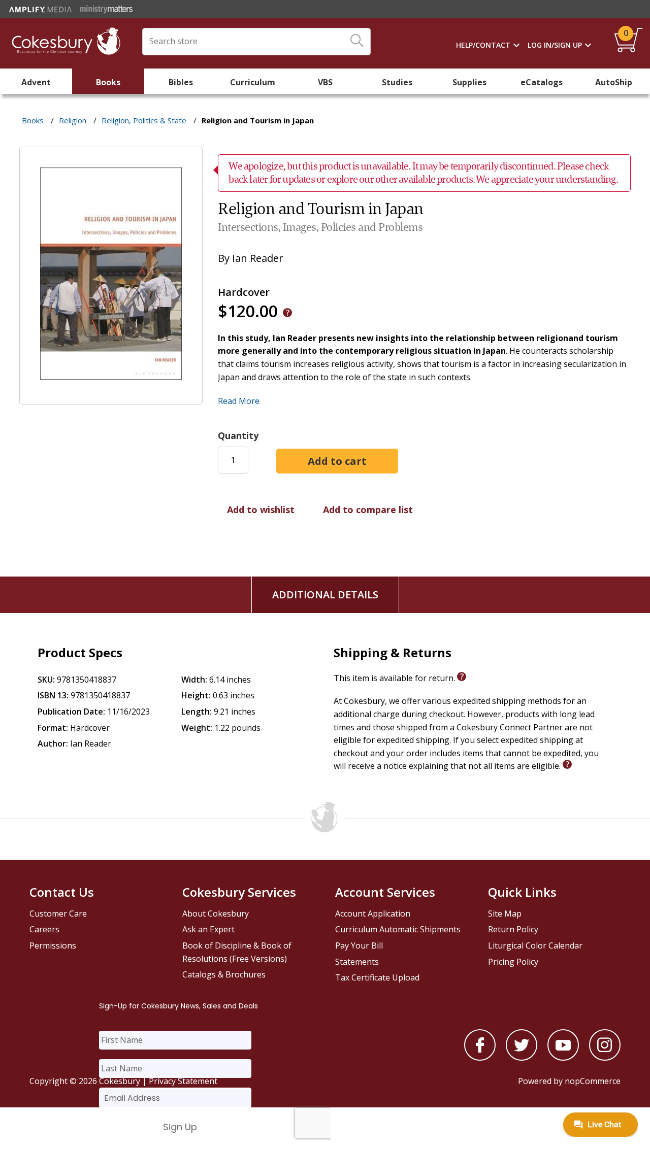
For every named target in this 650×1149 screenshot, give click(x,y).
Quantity (238, 435)
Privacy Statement (183, 1081)
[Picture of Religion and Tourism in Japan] (111, 396)
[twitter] (521, 1057)
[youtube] (563, 1057)
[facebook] (480, 1057)
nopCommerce (593, 1081)
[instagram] (605, 1057)
